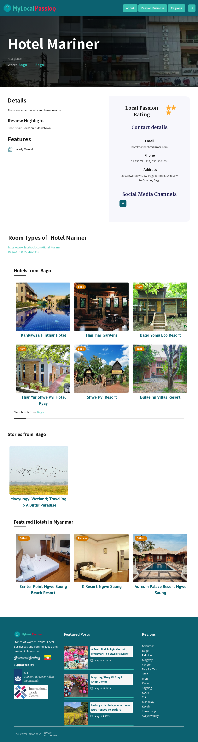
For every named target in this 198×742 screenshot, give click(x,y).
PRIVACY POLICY (35, 734)
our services (21, 734)
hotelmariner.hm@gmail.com (149, 147)
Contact (47, 733)
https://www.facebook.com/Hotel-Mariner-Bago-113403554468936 (34, 250)
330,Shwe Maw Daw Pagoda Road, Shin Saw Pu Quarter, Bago (149, 178)
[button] (130, 8)
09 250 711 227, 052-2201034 (149, 161)
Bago (40, 412)
